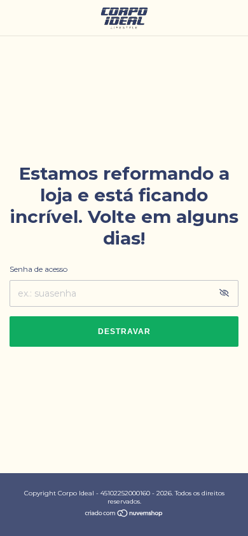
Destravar (124, 331)
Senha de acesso (38, 269)
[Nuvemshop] (124, 514)
